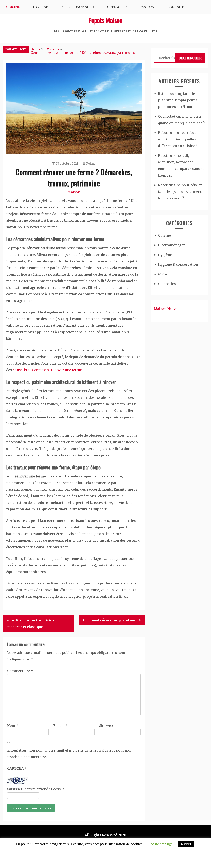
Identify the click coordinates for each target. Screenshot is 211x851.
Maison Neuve (165, 309)
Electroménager (77, 7)
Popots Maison (105, 20)
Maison (147, 7)
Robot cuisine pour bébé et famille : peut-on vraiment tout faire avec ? (180, 191)
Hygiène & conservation (178, 264)
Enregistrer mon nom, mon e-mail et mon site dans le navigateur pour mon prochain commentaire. (69, 753)
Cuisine (13, 7)
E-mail (60, 726)
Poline (90, 163)
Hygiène (40, 7)
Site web (106, 726)
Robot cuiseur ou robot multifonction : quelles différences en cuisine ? (178, 139)
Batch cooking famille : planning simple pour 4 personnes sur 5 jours (178, 100)
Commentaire (20, 671)
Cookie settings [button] (160, 844)
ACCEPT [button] (186, 844)
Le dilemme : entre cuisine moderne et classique (30, 623)
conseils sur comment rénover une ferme (47, 370)
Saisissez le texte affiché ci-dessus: (36, 789)
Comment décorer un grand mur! (110, 620)
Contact (175, 7)
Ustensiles (117, 7)
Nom (12, 726)
